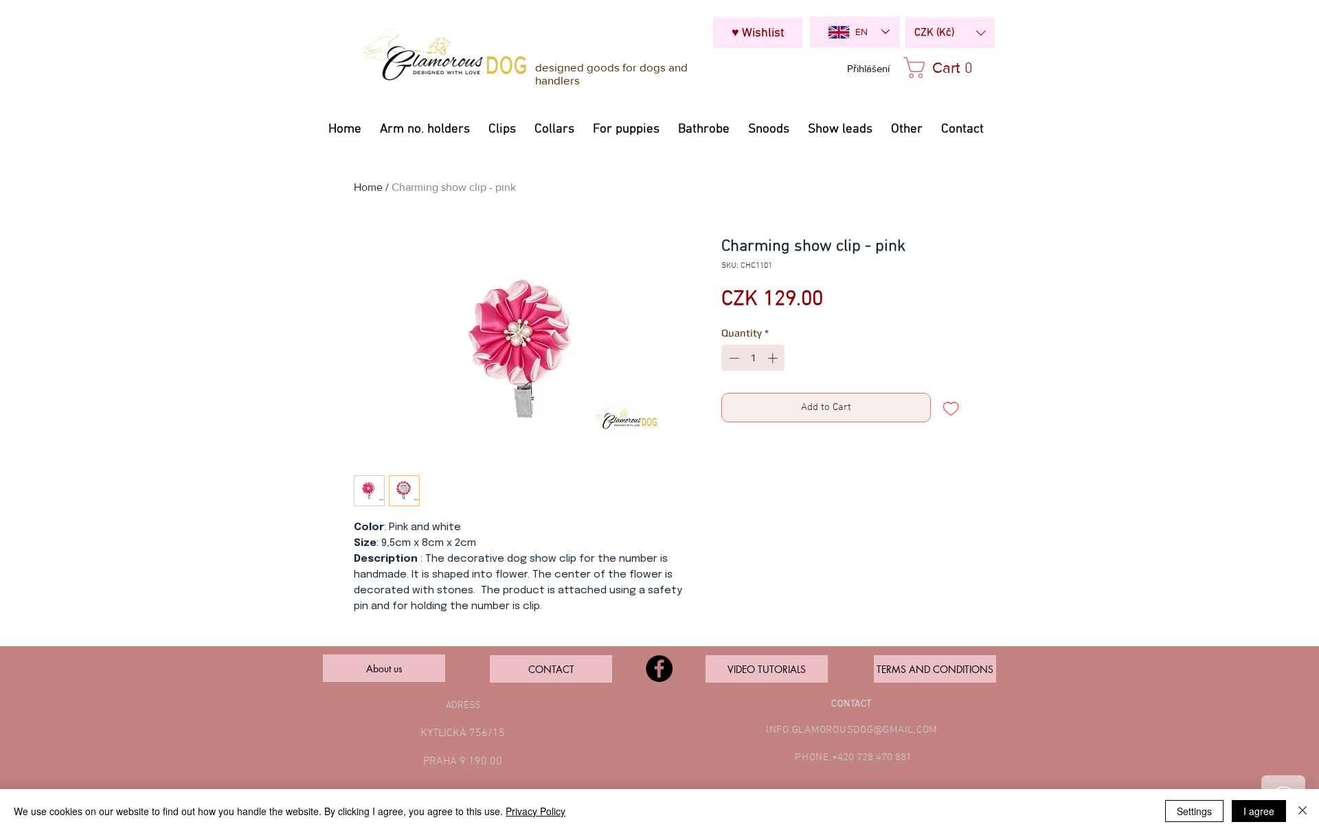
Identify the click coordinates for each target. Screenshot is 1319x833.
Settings (1194, 811)
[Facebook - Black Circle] (659, 668)
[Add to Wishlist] (951, 407)
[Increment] (774, 358)
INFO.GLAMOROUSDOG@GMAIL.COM (851, 730)
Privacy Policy (535, 811)
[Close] (1302, 811)
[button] (950, 32)
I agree (1258, 811)
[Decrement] (732, 358)
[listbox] (950, 32)
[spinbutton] (753, 358)
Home (368, 187)
